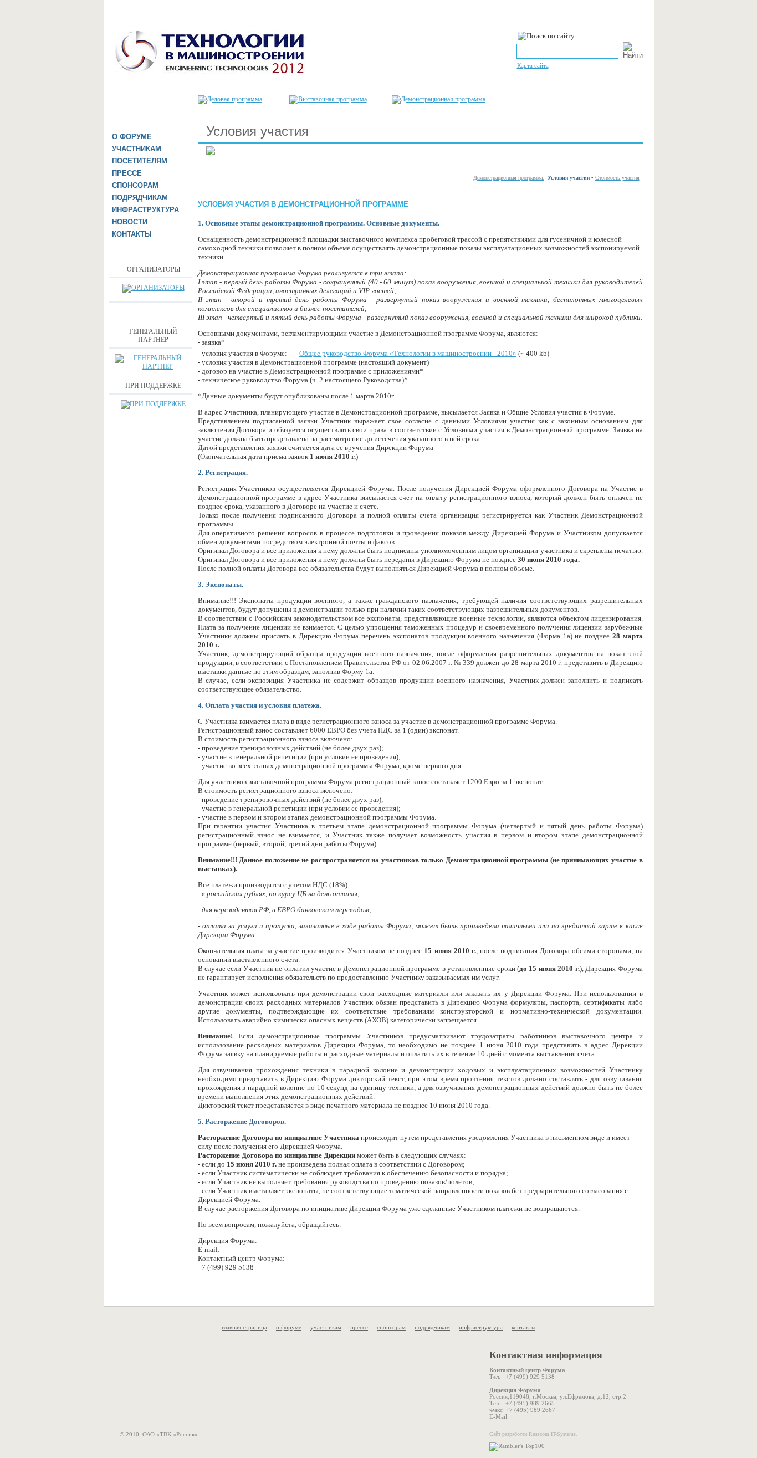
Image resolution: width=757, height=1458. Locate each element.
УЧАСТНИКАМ (136, 149)
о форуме (288, 1327)
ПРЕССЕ (127, 173)
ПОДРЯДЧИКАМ (140, 197)
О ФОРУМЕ (132, 136)
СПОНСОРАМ (135, 185)
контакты (523, 1327)
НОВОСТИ (129, 222)
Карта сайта (533, 65)
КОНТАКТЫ (132, 234)
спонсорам (391, 1327)
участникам (325, 1327)
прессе (359, 1327)
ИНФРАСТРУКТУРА (145, 210)
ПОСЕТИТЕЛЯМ (139, 161)
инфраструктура (481, 1327)
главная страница (244, 1327)
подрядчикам (432, 1327)
